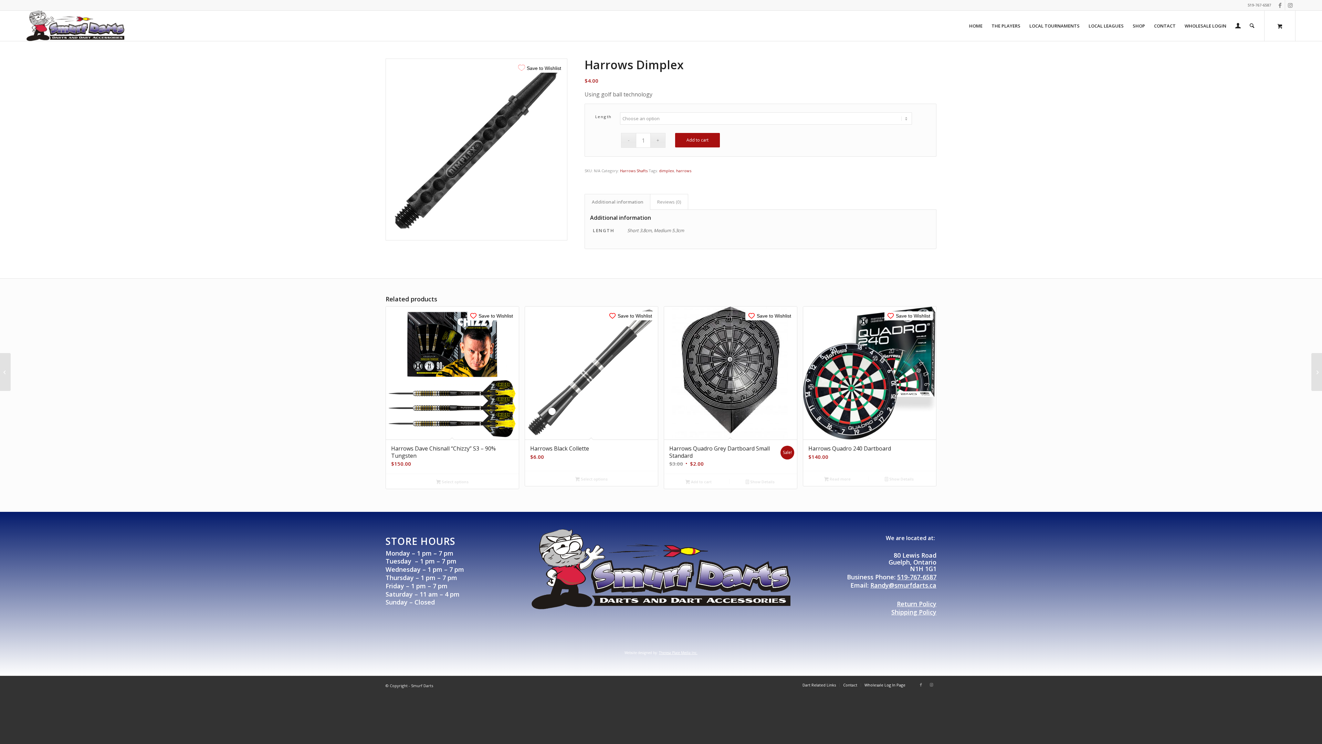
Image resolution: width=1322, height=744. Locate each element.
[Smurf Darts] (75, 26)
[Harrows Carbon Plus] (5, 372)
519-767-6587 (916, 577)
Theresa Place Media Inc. (678, 652)
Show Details (762, 481)
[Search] (1252, 26)
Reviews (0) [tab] (669, 202)
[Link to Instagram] (1290, 5)
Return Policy (916, 604)
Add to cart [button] (701, 481)
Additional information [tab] (617, 202)
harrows (683, 170)
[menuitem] (976, 26)
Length (603, 116)
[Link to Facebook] (1280, 5)
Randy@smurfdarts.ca (903, 585)
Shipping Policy (913, 612)
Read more (840, 479)
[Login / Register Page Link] (1238, 26)
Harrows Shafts (634, 170)
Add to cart (697, 140)
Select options (455, 481)
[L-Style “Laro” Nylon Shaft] (1316, 372)
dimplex (666, 170)
